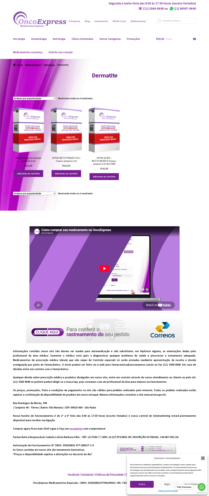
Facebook (73, 474)
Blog (87, 21)
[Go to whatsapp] (201, 487)
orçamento (76, 428)
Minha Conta (119, 21)
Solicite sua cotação (61, 52)
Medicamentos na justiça (27, 52)
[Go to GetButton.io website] (202, 493)
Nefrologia (59, 39)
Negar (167, 484)
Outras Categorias (110, 39)
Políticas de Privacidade (168, 491)
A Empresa (74, 21)
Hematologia (39, 39)
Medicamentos (138, 21)
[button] (202, 458)
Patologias (49, 64)
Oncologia (19, 39)
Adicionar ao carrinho (28, 173)
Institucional (101, 21)
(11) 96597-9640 (182, 8)
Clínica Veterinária (82, 39)
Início (20, 64)
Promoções (133, 39)
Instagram (87, 474)
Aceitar (142, 484)
